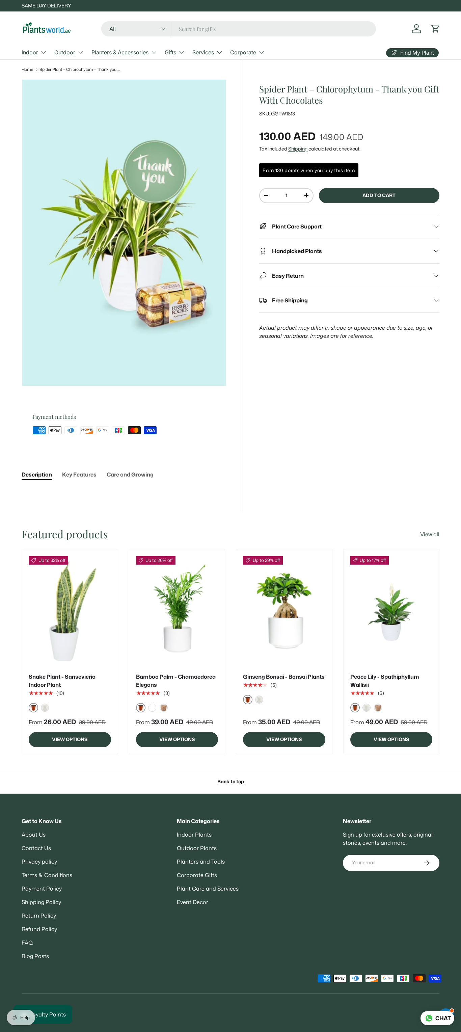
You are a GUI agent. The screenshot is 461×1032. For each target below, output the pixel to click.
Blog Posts (35, 956)
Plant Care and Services (208, 888)
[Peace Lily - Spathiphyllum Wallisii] (391, 611)
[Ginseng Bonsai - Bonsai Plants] (284, 611)
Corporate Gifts (197, 875)
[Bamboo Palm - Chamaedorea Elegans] (177, 611)
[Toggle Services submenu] (219, 52)
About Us (34, 834)
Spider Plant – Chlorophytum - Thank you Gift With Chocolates (79, 69)
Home (27, 69)
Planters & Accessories (119, 52)
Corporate (243, 52)
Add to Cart (379, 195)
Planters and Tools (201, 861)
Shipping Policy (41, 902)
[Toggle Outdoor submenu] (81, 52)
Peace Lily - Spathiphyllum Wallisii (384, 680)
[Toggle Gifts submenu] (182, 52)
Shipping (297, 148)
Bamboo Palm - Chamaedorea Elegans (176, 680)
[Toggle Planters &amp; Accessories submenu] (154, 52)
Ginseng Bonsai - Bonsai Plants (284, 676)
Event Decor (192, 902)
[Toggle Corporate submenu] (261, 52)
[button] (435, 28)
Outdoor (64, 52)
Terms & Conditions (47, 875)
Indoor (30, 52)
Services (203, 52)
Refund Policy (39, 929)
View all (429, 534)
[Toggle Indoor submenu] (43, 52)
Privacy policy (39, 861)
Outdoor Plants (197, 848)
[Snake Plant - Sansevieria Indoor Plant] (70, 611)
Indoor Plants (194, 834)
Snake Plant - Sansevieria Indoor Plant (62, 680)
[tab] (37, 474)
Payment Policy (42, 888)
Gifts (170, 52)
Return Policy (39, 915)
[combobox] (238, 28)
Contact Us (36, 848)
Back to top (230, 781)
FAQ (27, 942)
